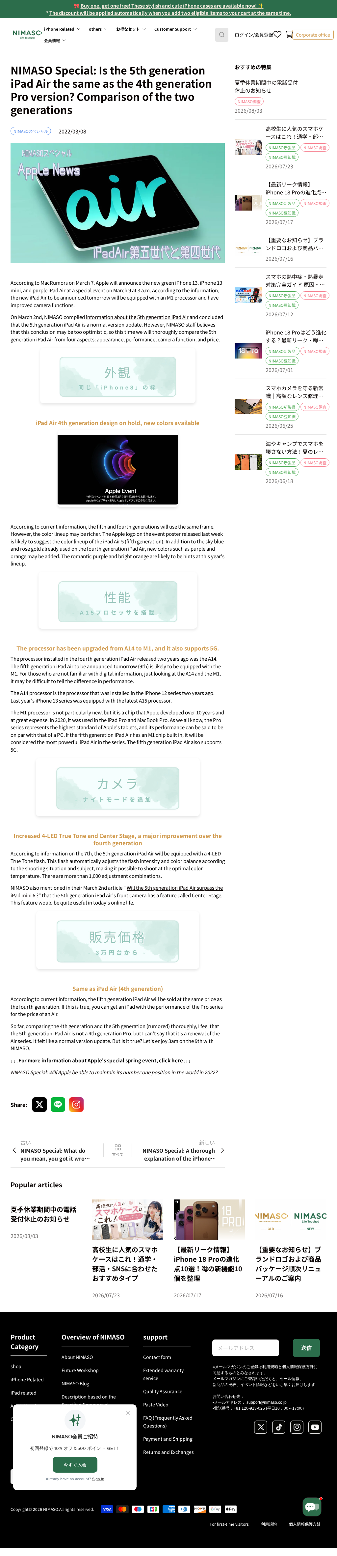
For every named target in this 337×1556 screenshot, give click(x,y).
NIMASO (50, 1509)
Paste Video (155, 1404)
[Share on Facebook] (58, 1104)
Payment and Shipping (168, 1438)
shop (16, 1366)
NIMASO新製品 (283, 147)
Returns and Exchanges (168, 1452)
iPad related (24, 1392)
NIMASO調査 (249, 101)
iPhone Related (27, 1379)
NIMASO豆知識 (282, 157)
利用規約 (270, 1366)
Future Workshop (80, 1370)
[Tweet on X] (39, 1104)
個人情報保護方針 (298, 1366)
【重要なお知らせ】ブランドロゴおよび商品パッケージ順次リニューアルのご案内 (295, 244)
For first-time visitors (229, 1524)
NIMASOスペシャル (30, 131)
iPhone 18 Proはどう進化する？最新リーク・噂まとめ (296, 336)
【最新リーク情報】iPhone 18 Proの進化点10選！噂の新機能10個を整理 (295, 188)
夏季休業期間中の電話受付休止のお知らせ (266, 86)
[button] (289, 34)
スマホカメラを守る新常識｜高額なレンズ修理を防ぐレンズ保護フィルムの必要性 (295, 392)
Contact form (157, 1357)
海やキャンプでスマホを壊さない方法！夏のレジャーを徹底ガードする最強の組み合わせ (295, 447)
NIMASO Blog (75, 1383)
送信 (306, 1348)
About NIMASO (77, 1357)
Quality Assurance (162, 1391)
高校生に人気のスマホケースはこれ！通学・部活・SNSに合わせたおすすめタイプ (295, 132)
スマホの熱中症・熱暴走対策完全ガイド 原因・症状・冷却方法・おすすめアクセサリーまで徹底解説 (295, 280)
